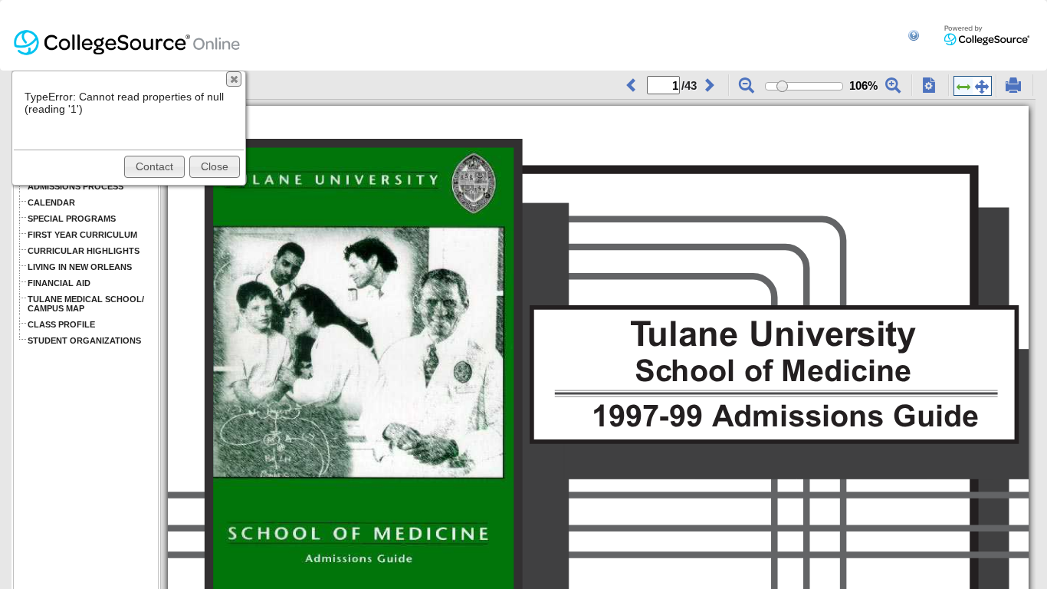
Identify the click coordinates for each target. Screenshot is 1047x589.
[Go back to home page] (127, 35)
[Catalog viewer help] (913, 29)
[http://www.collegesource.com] (987, 34)
